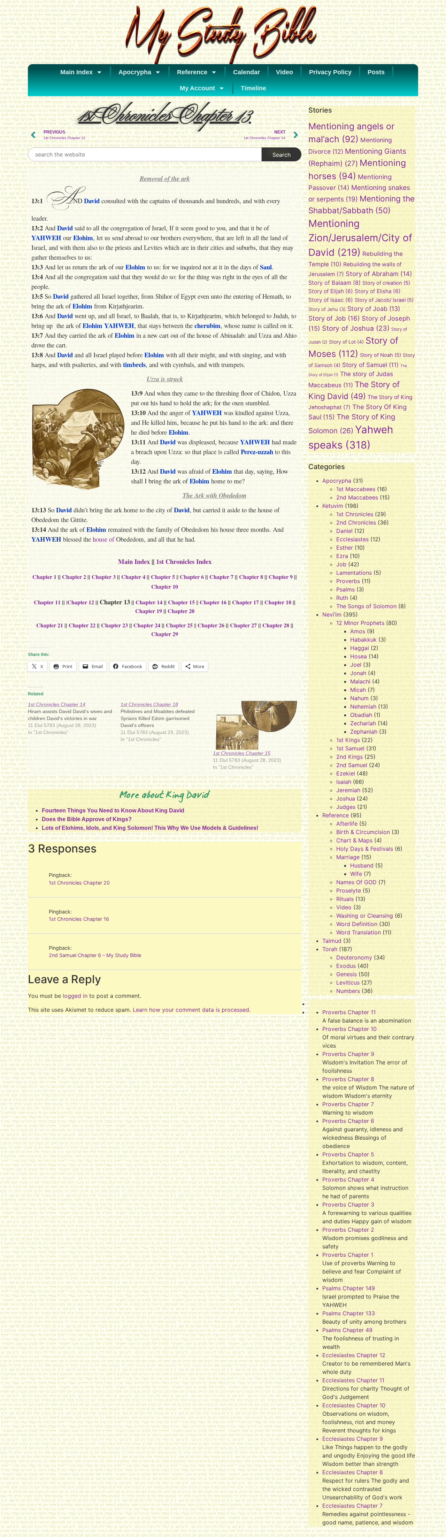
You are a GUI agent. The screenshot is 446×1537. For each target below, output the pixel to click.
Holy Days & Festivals (364, 848)
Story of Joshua (356, 328)
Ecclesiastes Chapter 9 (352, 1438)
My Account (197, 88)
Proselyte (348, 890)
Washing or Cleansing (364, 915)
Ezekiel (345, 773)
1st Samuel (350, 748)
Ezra (342, 555)
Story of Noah (380, 355)
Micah (358, 689)
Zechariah (363, 723)
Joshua (345, 798)
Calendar (246, 72)
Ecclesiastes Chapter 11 (353, 1380)
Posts (376, 72)
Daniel (344, 530)
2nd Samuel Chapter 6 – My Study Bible (95, 955)
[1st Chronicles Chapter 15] (256, 725)
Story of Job (334, 318)
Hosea (358, 656)
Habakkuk (363, 639)
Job (341, 564)
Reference (192, 72)
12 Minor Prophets (360, 622)
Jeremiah (348, 790)
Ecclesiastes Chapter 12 (353, 1355)
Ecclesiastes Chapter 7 (352, 1505)
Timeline (253, 88)
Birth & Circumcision (363, 831)
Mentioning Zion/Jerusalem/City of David (360, 238)
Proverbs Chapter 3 (348, 1204)
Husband (362, 865)
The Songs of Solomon (366, 606)
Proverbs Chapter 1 (347, 1254)
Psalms (345, 589)
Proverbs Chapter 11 (349, 1012)
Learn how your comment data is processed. (192, 1009)
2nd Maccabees (357, 497)
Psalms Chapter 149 (348, 1288)
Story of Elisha (378, 291)
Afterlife (346, 823)
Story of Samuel (370, 364)
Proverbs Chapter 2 (348, 1229)
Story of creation (386, 283)
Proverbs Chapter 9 (348, 1053)
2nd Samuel (351, 765)
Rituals (345, 898)
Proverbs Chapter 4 (348, 1179)
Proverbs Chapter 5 (348, 1154)
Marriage (348, 857)
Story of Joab (373, 308)
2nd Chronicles (356, 522)
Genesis (346, 974)
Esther (344, 547)
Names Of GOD (356, 882)
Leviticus (348, 982)
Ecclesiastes (352, 539)
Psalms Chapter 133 (348, 1313)
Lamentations (354, 572)
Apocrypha (134, 72)
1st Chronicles (354, 514)
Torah (329, 949)
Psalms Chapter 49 (347, 1329)
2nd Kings (349, 756)
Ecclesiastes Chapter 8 (352, 1472)
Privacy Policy (330, 72)
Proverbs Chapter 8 (348, 1079)
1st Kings (348, 739)
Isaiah (343, 781)
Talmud (331, 940)
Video (284, 72)
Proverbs (348, 581)
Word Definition (356, 923)
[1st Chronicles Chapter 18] (167, 722)
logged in (75, 995)
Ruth (342, 597)
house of (103, 539)
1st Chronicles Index (184, 561)
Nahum (359, 698)
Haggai (359, 647)
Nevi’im (331, 614)
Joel (355, 664)
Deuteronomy (354, 957)
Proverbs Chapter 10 (349, 1028)
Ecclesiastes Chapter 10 (353, 1405)
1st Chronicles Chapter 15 (241, 753)
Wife (356, 873)
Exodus (346, 965)
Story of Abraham (379, 273)
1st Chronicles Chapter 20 (79, 883)
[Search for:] (145, 154)
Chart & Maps (354, 840)
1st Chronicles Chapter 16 (79, 919)
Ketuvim (332, 505)
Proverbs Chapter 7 (348, 1104)
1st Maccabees (355, 488)
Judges (345, 806)
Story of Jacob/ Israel (384, 300)
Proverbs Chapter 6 (348, 1120)
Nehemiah (363, 706)
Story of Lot (346, 342)
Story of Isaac (330, 300)
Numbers (348, 990)
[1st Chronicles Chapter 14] (74, 718)
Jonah (358, 673)
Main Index (76, 72)
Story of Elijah (330, 291)
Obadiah (361, 714)
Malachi (360, 681)
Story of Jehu (327, 309)
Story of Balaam (334, 282)
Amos (357, 631)
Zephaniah (363, 731)
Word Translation (358, 932)
